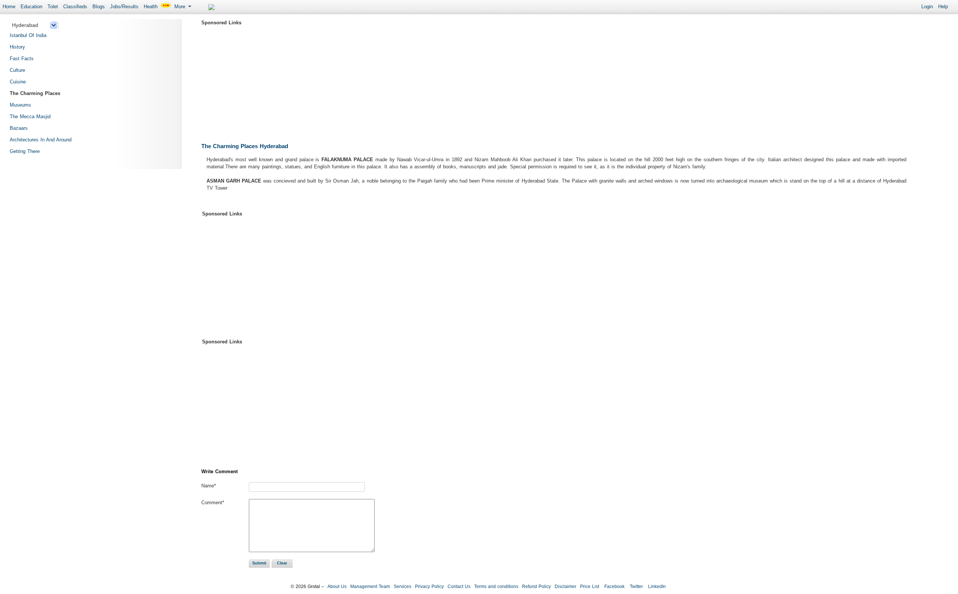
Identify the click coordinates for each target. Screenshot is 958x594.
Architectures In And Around (40, 140)
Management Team (370, 586)
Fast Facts (22, 58)
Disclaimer (565, 586)
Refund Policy (536, 586)
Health (151, 6)
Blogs (98, 6)
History (17, 47)
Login (927, 6)
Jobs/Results (124, 6)
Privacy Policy (429, 586)
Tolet (53, 6)
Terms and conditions (496, 586)
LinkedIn (656, 586)
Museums (20, 105)
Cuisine (18, 82)
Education (31, 6)
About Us (337, 586)
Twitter (635, 586)
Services (402, 586)
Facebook (614, 586)
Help (943, 6)
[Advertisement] (425, 80)
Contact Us (459, 586)
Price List (589, 586)
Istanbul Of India (28, 35)
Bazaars (19, 128)
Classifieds (75, 6)
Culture (17, 70)
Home (9, 6)
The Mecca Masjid (30, 116)
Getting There (25, 151)
